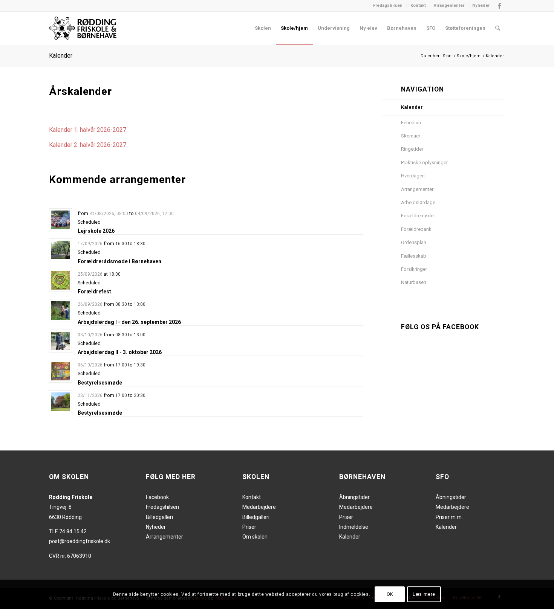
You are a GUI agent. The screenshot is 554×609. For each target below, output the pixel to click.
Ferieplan (411, 122)
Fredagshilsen (387, 5)
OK (390, 594)
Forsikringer (414, 269)
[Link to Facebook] (499, 5)
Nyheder (481, 5)
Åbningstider (354, 497)
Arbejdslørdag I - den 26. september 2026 (129, 322)
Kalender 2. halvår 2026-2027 (87, 144)
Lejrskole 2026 (96, 231)
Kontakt (418, 5)
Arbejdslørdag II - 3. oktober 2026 (120, 352)
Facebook (157, 497)
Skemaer (410, 136)
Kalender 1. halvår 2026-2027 (87, 129)
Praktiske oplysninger (424, 162)
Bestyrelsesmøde (100, 383)
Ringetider (412, 149)
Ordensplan (413, 242)
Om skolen (255, 537)
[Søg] (497, 28)
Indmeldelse (353, 527)
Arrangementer (449, 5)
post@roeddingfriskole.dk (79, 541)
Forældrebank (416, 229)
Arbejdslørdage (418, 202)
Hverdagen (413, 176)
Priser (249, 527)
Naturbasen (413, 282)
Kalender (60, 55)
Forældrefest (94, 291)
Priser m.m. (449, 517)
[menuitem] (388, 6)
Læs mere (424, 594)
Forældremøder (418, 215)
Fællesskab (413, 256)
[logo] (82, 28)
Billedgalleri (159, 517)
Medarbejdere (259, 507)
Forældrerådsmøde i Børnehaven (119, 261)
